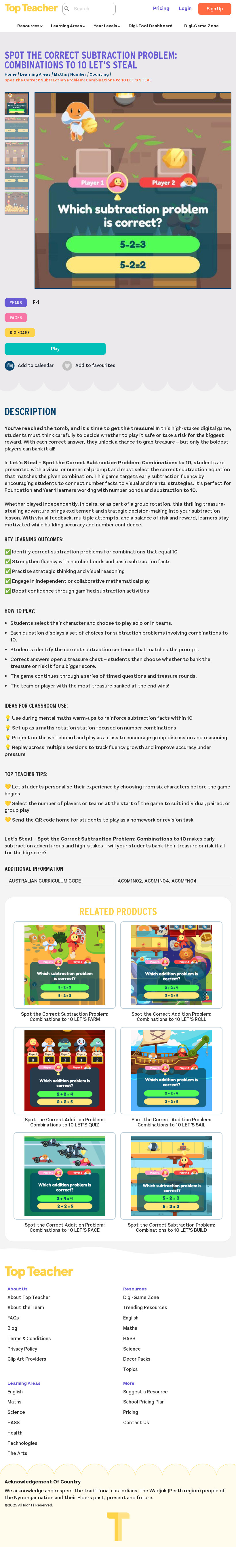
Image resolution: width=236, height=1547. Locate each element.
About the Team (25, 1308)
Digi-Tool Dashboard (151, 26)
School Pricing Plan (144, 1402)
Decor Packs (136, 1359)
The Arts (17, 1453)
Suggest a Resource (145, 1392)
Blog (12, 1328)
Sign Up (215, 9)
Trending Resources (145, 1308)
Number (78, 74)
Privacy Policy (22, 1349)
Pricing (161, 8)
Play (55, 349)
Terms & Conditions (29, 1339)
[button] (29, 366)
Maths (60, 74)
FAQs (13, 1318)
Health (14, 1433)
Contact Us (136, 1423)
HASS (129, 1339)
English (130, 1318)
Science (132, 1349)
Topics (130, 1369)
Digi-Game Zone (201, 26)
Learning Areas (35, 74)
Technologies (22, 1443)
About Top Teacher (28, 1297)
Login (185, 8)
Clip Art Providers (26, 1359)
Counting (99, 74)
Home (11, 74)
